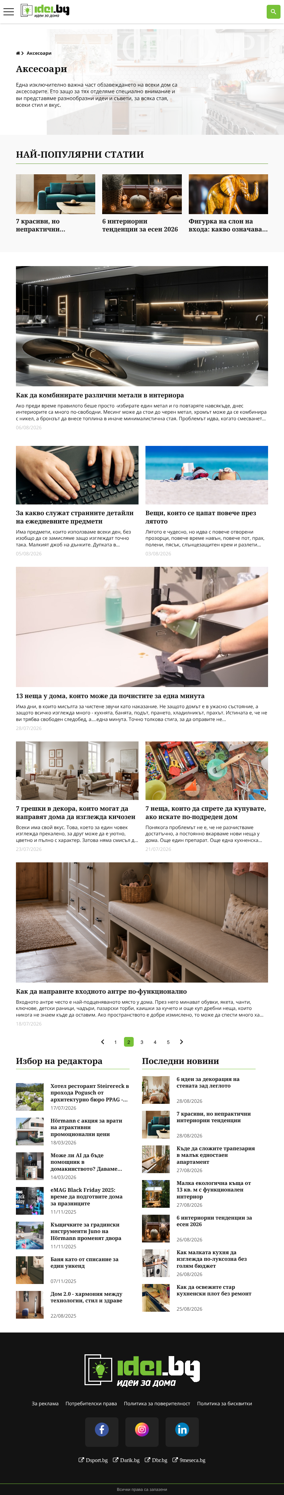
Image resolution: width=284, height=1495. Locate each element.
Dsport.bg (97, 1460)
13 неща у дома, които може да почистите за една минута (110, 696)
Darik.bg (130, 1460)
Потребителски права (91, 1403)
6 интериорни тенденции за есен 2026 (140, 226)
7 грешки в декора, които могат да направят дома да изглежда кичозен (75, 813)
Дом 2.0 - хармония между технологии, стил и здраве (86, 1297)
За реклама (45, 1403)
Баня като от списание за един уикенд (84, 1263)
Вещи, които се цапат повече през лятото (200, 517)
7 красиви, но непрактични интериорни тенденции (54, 226)
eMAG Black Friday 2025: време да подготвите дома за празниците (87, 1197)
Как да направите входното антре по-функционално (101, 992)
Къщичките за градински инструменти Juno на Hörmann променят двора (86, 1232)
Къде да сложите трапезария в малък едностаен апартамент (216, 1155)
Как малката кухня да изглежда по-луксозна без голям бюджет (212, 1259)
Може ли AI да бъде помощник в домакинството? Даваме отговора (84, 1162)
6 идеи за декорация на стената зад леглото (208, 1083)
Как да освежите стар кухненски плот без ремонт (214, 1291)
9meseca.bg (192, 1460)
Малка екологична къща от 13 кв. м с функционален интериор (214, 1190)
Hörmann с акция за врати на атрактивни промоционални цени (86, 1128)
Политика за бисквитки (224, 1403)
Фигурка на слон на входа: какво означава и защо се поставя (228, 226)
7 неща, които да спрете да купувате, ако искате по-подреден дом (205, 813)
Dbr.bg (159, 1460)
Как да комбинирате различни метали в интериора (100, 395)
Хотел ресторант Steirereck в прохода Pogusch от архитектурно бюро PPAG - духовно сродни (90, 1093)
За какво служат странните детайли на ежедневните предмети (75, 517)
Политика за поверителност (157, 1403)
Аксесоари (39, 53)
